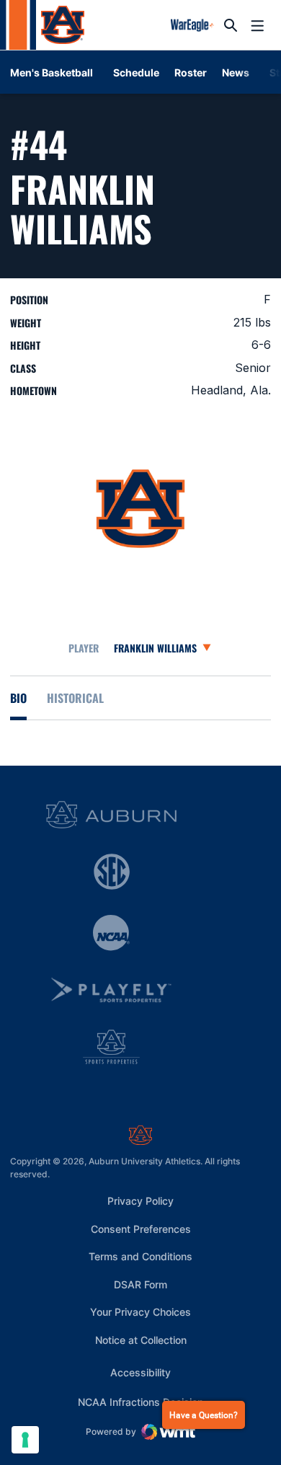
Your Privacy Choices (140, 1312)
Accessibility (140, 1372)
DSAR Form (140, 1284)
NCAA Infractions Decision (140, 1401)
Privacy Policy (140, 1201)
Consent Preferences (141, 1229)
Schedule (136, 72)
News (235, 72)
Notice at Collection (141, 1340)
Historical (75, 698)
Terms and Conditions (140, 1256)
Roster (190, 72)
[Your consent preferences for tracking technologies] (25, 1439)
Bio (18, 698)
